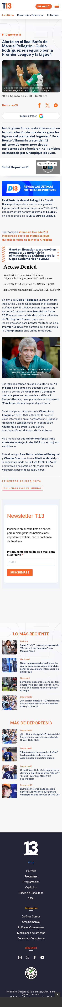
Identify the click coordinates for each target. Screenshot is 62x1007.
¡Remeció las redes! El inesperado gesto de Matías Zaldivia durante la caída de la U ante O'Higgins (27, 235)
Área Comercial (31, 922)
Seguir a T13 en (28, 115)
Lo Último (8, 15)
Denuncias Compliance (31, 938)
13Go (31, 898)
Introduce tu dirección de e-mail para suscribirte (31, 553)
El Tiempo (53, 15)
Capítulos (31, 887)
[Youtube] (42, 958)
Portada (31, 871)
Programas (31, 876)
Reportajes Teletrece (30, 15)
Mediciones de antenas (31, 933)
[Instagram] (20, 958)
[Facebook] (34, 958)
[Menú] (57, 6)
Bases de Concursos (31, 893)
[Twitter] (27, 958)
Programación (31, 882)
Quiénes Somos (31, 916)
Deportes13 (10, 105)
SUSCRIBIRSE (19, 572)
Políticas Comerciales (31, 927)
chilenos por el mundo (22, 488)
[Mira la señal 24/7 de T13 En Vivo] (43, 6)
